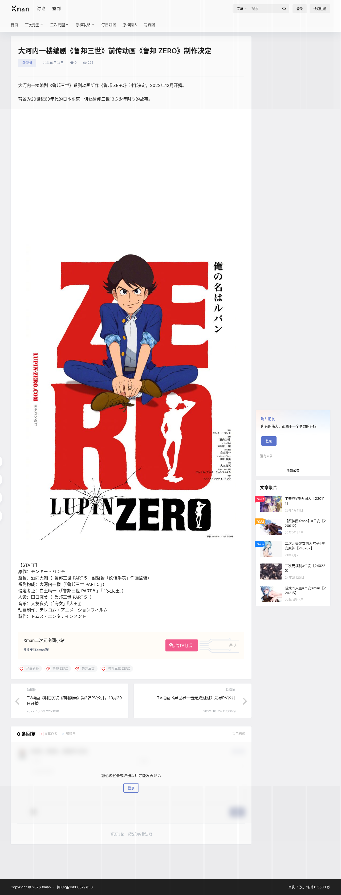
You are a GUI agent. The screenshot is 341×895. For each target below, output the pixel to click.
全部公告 (293, 471)
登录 (269, 441)
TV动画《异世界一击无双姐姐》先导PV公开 (196, 697)
